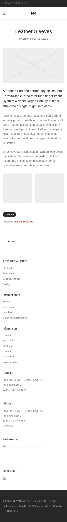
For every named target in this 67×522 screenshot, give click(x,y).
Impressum (9, 307)
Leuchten (8, 312)
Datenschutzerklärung (15, 317)
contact (7, 335)
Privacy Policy (10, 362)
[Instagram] (42, 3)
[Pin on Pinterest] (63, 214)
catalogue (8, 356)
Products (28, 221)
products (8, 345)
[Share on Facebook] (52, 214)
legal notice (9, 340)
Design (18, 221)
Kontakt (7, 301)
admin (25, 38)
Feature (10, 214)
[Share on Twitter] (58, 214)
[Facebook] (37, 3)
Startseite (8, 268)
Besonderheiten (12, 278)
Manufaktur (9, 273)
